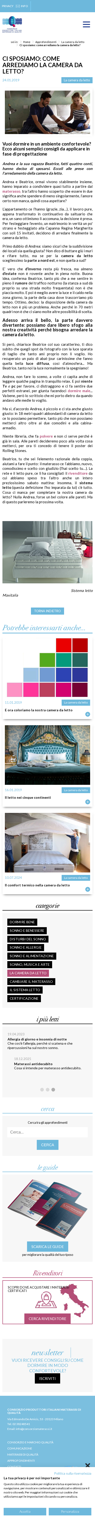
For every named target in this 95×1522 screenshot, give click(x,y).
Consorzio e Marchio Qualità (30, 1442)
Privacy (7, 6)
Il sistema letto (25, 990)
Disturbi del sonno (28, 939)
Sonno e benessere (27, 930)
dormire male (79, 390)
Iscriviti (47, 1378)
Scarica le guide (47, 1246)
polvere (46, 436)
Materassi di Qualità (22, 1454)
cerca (47, 1145)
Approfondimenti (21, 1460)
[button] (42, 1090)
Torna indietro (47, 611)
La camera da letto (77, 80)
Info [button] (24, 6)
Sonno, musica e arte (30, 964)
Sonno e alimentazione (32, 956)
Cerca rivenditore (47, 1318)
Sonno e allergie (26, 947)
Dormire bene (22, 922)
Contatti (14, 1467)
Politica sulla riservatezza (72, 1473)
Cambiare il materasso (31, 981)
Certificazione (24, 998)
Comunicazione (19, 1448)
